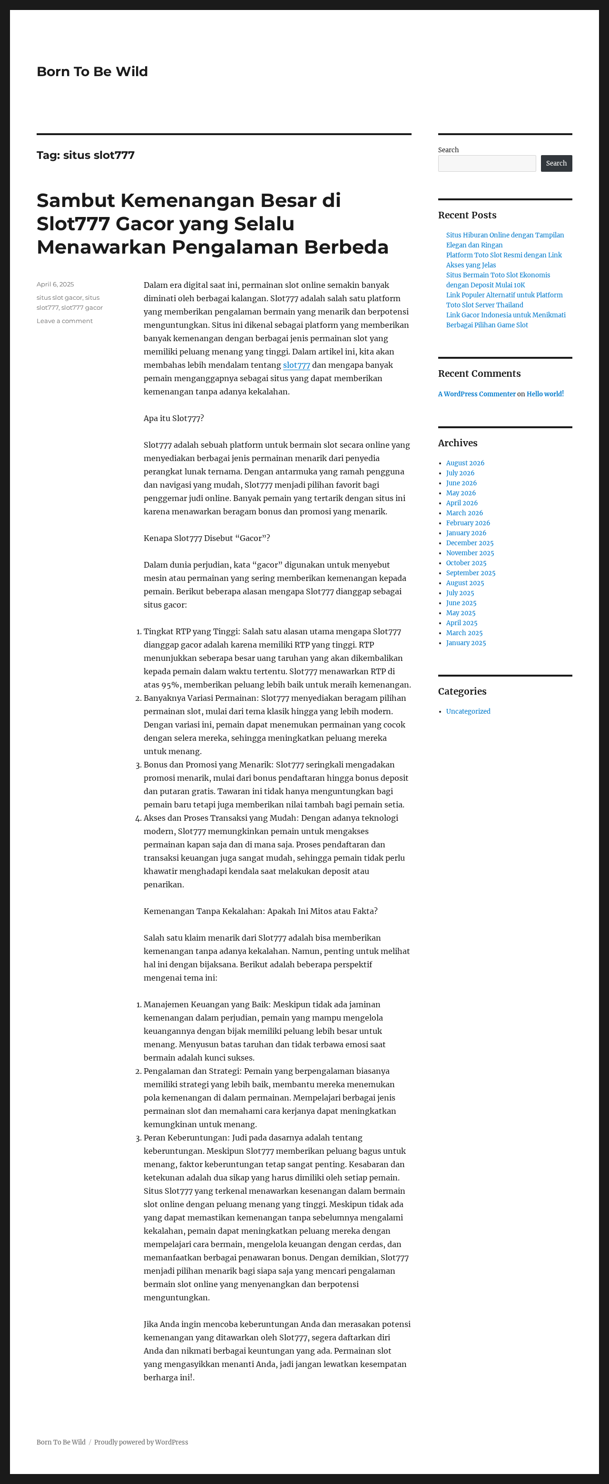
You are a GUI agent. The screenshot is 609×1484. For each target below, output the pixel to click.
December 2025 (470, 543)
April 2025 (462, 623)
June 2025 (461, 603)
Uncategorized (468, 712)
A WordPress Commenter (477, 394)
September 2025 (471, 573)
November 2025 (470, 553)
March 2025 (464, 633)
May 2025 (461, 613)
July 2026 (460, 473)
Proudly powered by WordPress (141, 1442)
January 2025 (466, 643)
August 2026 (465, 463)
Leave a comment (65, 320)
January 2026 (466, 533)
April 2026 (462, 503)
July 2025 (460, 593)
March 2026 (464, 513)
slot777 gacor (82, 307)
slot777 (296, 365)
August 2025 (465, 583)
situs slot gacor (59, 297)
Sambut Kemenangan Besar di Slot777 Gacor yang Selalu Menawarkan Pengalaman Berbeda (213, 223)
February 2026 (468, 523)
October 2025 (466, 563)
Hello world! (545, 394)
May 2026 (461, 493)
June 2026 (461, 483)
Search (448, 150)
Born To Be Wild (92, 71)
